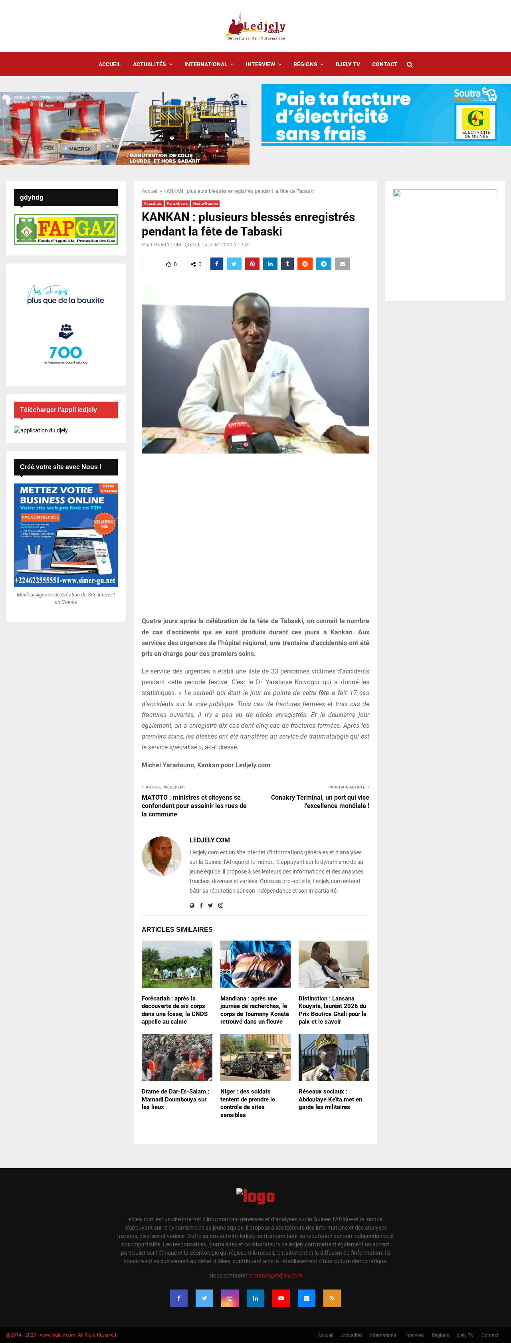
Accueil (110, 64)
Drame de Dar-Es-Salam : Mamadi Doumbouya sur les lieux (175, 1099)
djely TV (348, 64)
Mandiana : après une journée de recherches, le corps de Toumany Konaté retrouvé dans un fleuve (254, 1010)
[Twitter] (204, 1298)
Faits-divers (177, 203)
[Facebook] (179, 1298)
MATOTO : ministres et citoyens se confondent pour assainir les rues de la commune (194, 806)
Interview (260, 64)
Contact (385, 64)
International (206, 64)
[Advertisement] (255, 539)
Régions (305, 64)
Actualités (149, 64)
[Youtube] (281, 1298)
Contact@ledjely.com (276, 1275)
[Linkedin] (255, 1298)
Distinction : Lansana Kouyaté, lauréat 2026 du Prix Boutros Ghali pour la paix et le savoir (332, 1010)
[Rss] (332, 1298)
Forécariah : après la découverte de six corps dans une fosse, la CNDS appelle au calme (175, 1010)
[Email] (306, 1298)
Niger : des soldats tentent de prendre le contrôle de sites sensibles (247, 1103)
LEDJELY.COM (166, 245)
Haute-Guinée (205, 203)
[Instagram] (230, 1298)
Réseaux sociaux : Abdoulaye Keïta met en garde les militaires (330, 1099)
